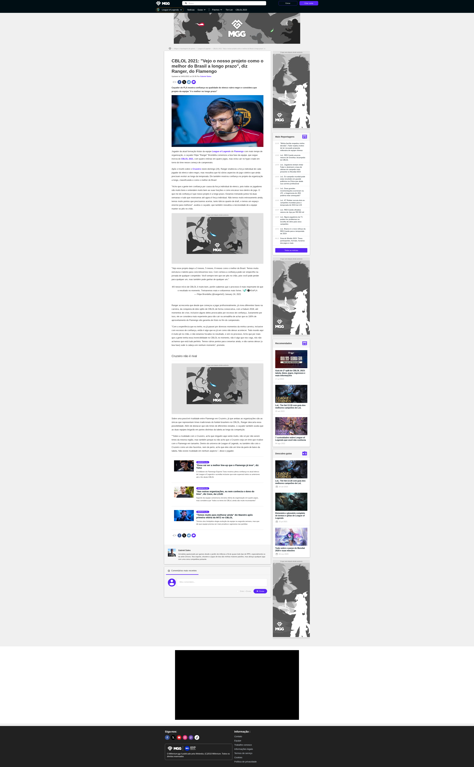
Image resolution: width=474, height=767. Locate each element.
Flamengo (239, 151)
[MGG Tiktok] (197, 737)
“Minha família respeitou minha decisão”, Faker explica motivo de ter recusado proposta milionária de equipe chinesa (292, 146)
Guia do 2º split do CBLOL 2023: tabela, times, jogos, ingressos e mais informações (290, 373)
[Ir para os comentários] (194, 82)
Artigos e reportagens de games (184, 49)
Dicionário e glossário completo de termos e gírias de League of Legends (290, 515)
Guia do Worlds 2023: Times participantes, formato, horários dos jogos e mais (292, 240)
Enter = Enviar (245, 591)
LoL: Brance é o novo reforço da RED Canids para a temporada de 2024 (293, 231)
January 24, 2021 (233, 294)
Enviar (261, 591)
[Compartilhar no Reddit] (189, 82)
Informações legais (243, 749)
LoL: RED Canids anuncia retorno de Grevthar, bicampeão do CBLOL (292, 157)
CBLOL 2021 (187, 159)
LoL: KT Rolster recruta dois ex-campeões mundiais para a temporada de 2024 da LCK (292, 202)
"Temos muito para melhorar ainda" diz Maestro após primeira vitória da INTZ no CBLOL (224, 516)
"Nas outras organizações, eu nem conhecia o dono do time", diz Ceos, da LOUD (225, 492)
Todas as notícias (291, 250)
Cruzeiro (197, 169)
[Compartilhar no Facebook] (179, 82)
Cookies (238, 757)
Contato (238, 736)
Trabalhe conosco (243, 745)
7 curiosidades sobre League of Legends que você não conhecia (290, 439)
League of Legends (204, 49)
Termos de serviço (243, 753)
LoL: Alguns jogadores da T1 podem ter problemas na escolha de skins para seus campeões (291, 220)
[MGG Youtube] (179, 737)
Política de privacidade (245, 761)
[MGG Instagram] (185, 737)
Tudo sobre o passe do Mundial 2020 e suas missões (290, 549)
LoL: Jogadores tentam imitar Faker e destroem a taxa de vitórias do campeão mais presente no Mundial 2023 (291, 168)
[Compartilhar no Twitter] (184, 82)
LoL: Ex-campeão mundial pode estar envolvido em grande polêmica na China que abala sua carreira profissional (292, 180)
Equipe (237, 740)
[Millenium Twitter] (173, 737)
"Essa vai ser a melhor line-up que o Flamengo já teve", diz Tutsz (227, 466)
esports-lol (203, 462)
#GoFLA (253, 290)
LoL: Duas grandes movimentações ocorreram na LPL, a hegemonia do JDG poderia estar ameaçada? (292, 191)
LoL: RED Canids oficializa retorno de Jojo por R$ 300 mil (292, 211)
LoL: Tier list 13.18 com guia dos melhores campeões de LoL (290, 406)
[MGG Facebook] (167, 737)
